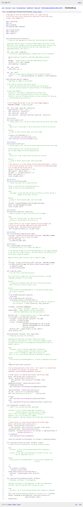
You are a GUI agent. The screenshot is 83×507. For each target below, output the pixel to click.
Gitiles (9, 504)
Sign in (79, 2)
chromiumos (21, 8)
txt (76, 504)
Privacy (14, 504)
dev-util (37, 8)
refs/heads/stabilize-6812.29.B (51, 8)
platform (30, 8)
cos (3, 8)
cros (13, 8)
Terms (18, 504)
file (35, 12)
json (80, 504)
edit (39, 12)
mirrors (8, 8)
